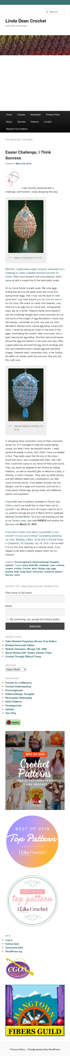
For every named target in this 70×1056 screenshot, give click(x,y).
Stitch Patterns (13, 701)
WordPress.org (13, 951)
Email (8, 606)
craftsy (17, 568)
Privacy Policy (53, 114)
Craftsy (9, 505)
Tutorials (21, 121)
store (17, 574)
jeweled (9, 571)
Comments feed (14, 947)
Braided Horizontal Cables (19, 645)
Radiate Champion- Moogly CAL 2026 (26, 649)
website (9, 565)
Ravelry (9, 574)
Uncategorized (13, 705)
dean (34, 568)
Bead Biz (33, 565)
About (9, 121)
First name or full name (18, 592)
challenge (44, 565)
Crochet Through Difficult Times (23, 656)
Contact (48, 121)
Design (41, 568)
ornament (49, 571)
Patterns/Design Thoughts (45, 562)
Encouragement (23, 562)
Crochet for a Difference (18, 682)
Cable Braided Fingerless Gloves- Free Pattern (31, 641)
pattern (58, 571)
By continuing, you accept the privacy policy (35, 619)
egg (48, 568)
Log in (9, 940)
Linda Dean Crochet (25, 21)
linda (16, 571)
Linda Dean (26, 571)
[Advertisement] (35, 83)
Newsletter (36, 114)
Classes (21, 114)
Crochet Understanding (18, 686)
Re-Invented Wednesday (18, 697)
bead (25, 565)
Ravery (51, 501)
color (52, 565)
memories (38, 571)
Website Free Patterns (17, 128)
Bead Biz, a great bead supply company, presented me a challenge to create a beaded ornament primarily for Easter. (34, 272)
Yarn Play (10, 713)
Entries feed (12, 943)
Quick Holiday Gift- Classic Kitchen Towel (28, 652)
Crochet (26, 568)
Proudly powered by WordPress (44, 1049)
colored (60, 565)
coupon (9, 568)
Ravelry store (19, 520)
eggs (53, 568)
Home (9, 114)
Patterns (35, 121)
